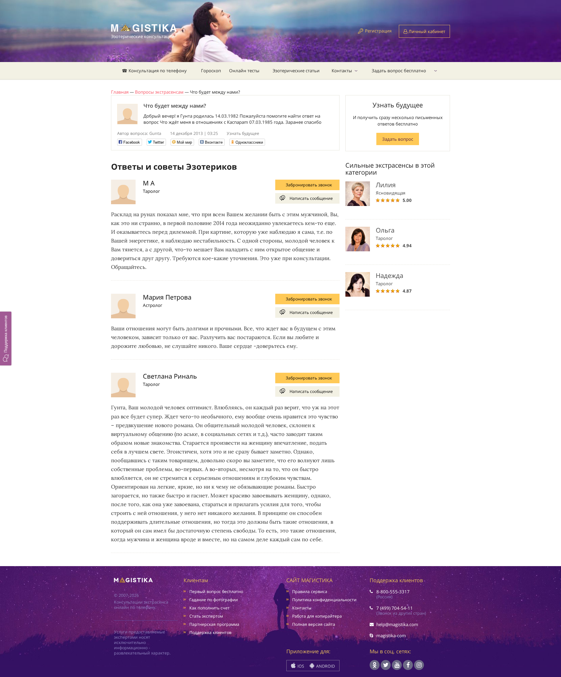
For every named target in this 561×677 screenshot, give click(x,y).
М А (149, 182)
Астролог (152, 305)
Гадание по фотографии (213, 599)
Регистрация (378, 31)
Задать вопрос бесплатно (399, 70)
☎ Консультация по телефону (154, 70)
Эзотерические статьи (296, 70)
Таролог (151, 191)
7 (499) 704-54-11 (394, 608)
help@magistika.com (397, 624)
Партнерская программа (214, 624)
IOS (300, 666)
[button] (5, 338)
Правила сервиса (309, 591)
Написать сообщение (311, 198)
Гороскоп (211, 70)
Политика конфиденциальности (324, 599)
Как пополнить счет (209, 608)
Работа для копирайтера (317, 616)
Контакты (342, 70)
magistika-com (391, 635)
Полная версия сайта (313, 624)
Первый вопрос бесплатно (216, 591)
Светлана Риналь (170, 376)
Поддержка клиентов (210, 632)
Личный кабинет (426, 31)
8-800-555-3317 (393, 591)
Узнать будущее (243, 133)
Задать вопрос (397, 139)
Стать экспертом (206, 616)
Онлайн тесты (244, 70)
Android (325, 666)
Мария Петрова (167, 297)
